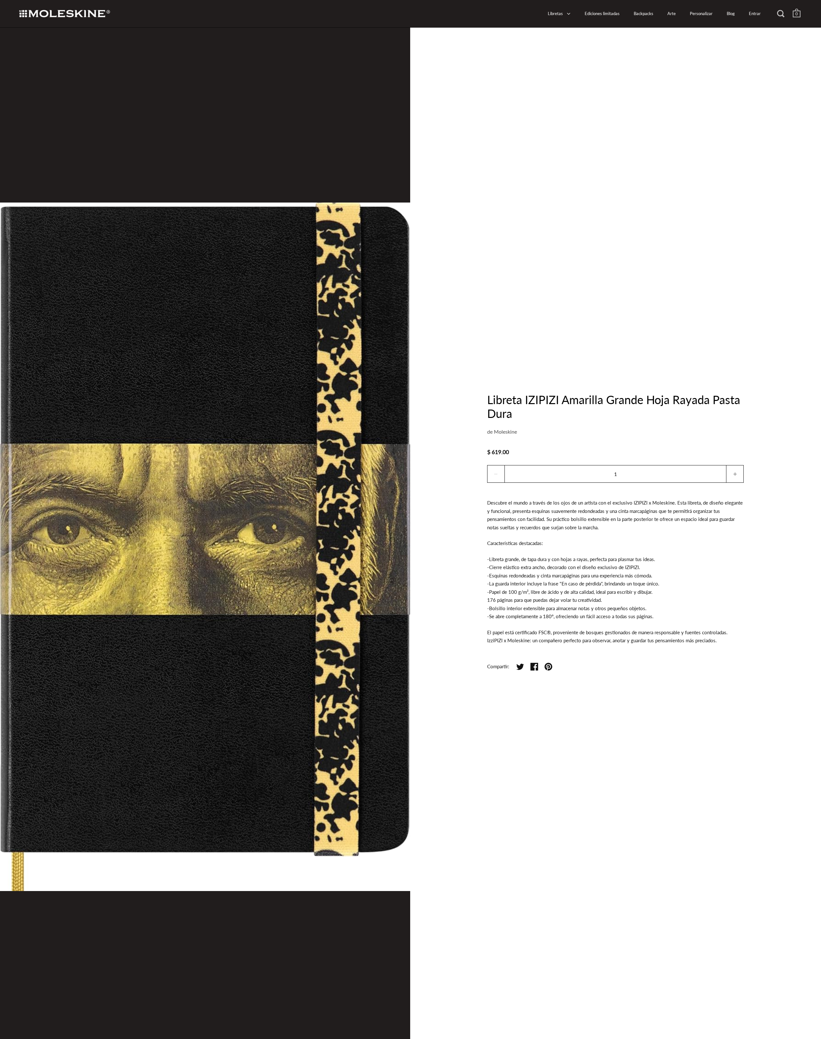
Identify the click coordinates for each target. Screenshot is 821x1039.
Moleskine (505, 432)
